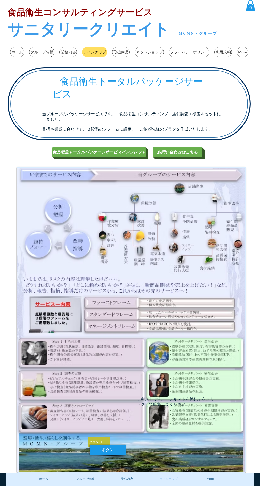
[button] (250, 5)
